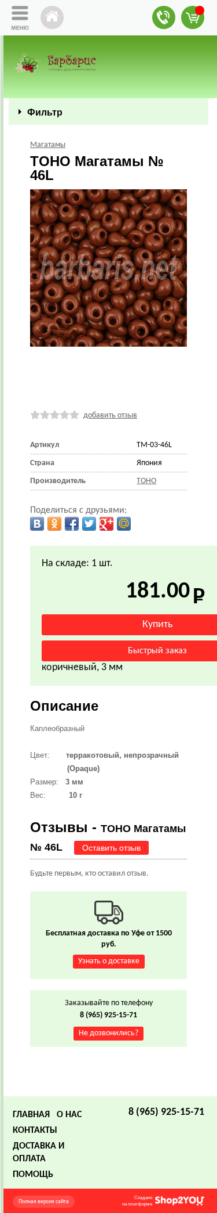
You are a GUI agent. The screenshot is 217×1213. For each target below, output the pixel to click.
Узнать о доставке (108, 961)
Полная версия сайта (44, 1201)
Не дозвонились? (108, 1033)
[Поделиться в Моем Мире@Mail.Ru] (124, 524)
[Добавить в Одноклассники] (54, 524)
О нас (69, 1115)
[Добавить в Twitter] (89, 524)
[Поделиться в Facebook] (72, 524)
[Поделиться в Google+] (106, 524)
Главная (31, 1115)
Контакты (35, 1130)
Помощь (33, 1174)
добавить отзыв (110, 415)
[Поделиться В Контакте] (37, 524)
